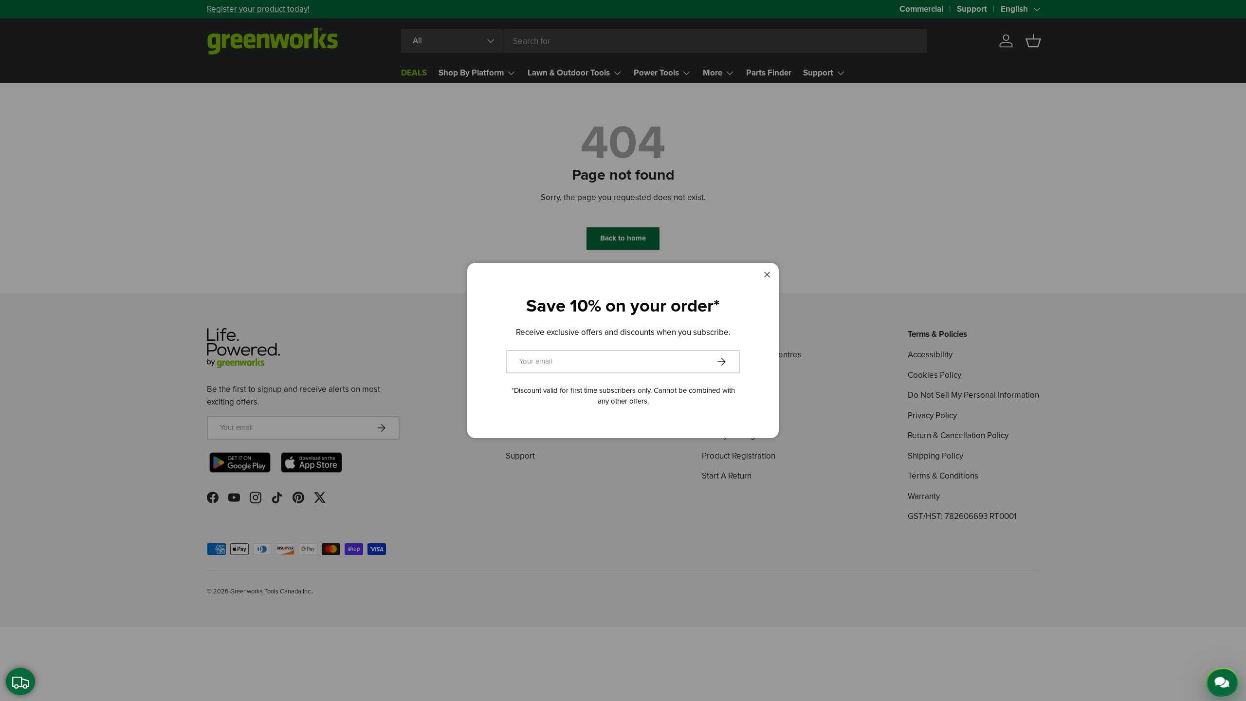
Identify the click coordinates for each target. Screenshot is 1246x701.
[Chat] (1225, 680)
